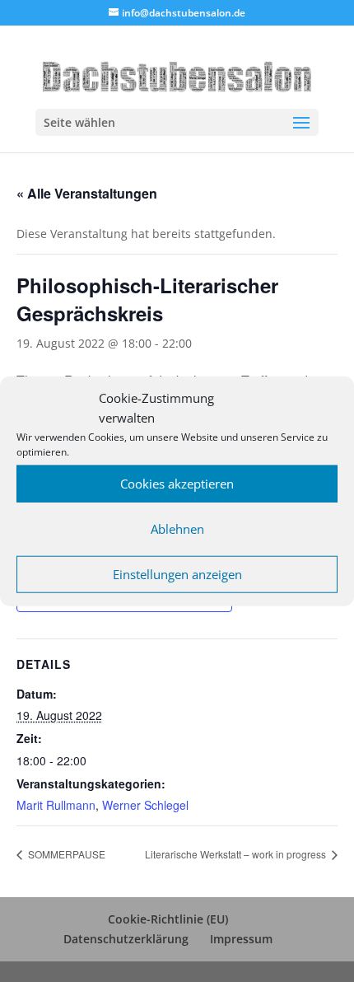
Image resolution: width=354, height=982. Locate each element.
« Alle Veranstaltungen (86, 193)
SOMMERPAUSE (65, 854)
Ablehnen (177, 529)
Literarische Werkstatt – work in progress (236, 854)
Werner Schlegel (145, 805)
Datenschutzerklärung (126, 939)
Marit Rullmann (55, 805)
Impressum (241, 939)
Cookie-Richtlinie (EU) (168, 919)
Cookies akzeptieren (177, 483)
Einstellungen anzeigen (177, 574)
